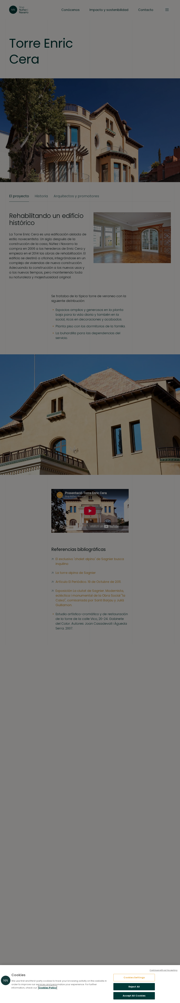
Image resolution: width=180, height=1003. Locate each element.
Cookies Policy (47, 987)
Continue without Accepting (163, 970)
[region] (90, 984)
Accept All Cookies (134, 995)
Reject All (134, 986)
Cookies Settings (134, 977)
